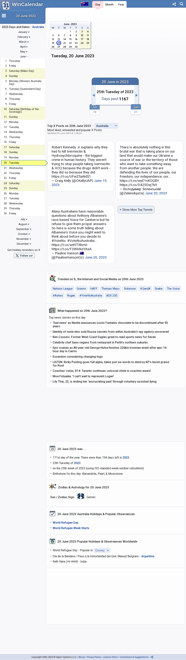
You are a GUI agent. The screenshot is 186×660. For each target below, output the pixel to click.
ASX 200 (111, 295)
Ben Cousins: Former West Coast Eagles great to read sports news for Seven (104, 337)
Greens (81, 288)
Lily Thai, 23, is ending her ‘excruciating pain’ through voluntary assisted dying (105, 381)
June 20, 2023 (156, 193)
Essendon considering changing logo (78, 356)
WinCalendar (27, 4)
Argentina (147, 556)
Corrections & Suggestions (134, 657)
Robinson (130, 288)
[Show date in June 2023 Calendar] (70, 41)
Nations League (63, 288)
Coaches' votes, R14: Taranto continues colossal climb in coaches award (102, 371)
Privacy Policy (94, 657)
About (81, 657)
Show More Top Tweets (136, 209)
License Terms (110, 657)
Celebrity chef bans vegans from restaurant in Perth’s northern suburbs (100, 342)
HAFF (93, 288)
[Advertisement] (152, 37)
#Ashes (58, 295)
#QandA (145, 288)
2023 (126, 457)
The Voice (173, 288)
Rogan (71, 295)
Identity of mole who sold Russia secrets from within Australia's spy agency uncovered (111, 331)
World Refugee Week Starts (71, 528)
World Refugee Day (65, 522)
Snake (159, 288)
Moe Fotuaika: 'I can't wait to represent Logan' (83, 376)
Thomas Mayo (111, 288)
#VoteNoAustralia (90, 295)
